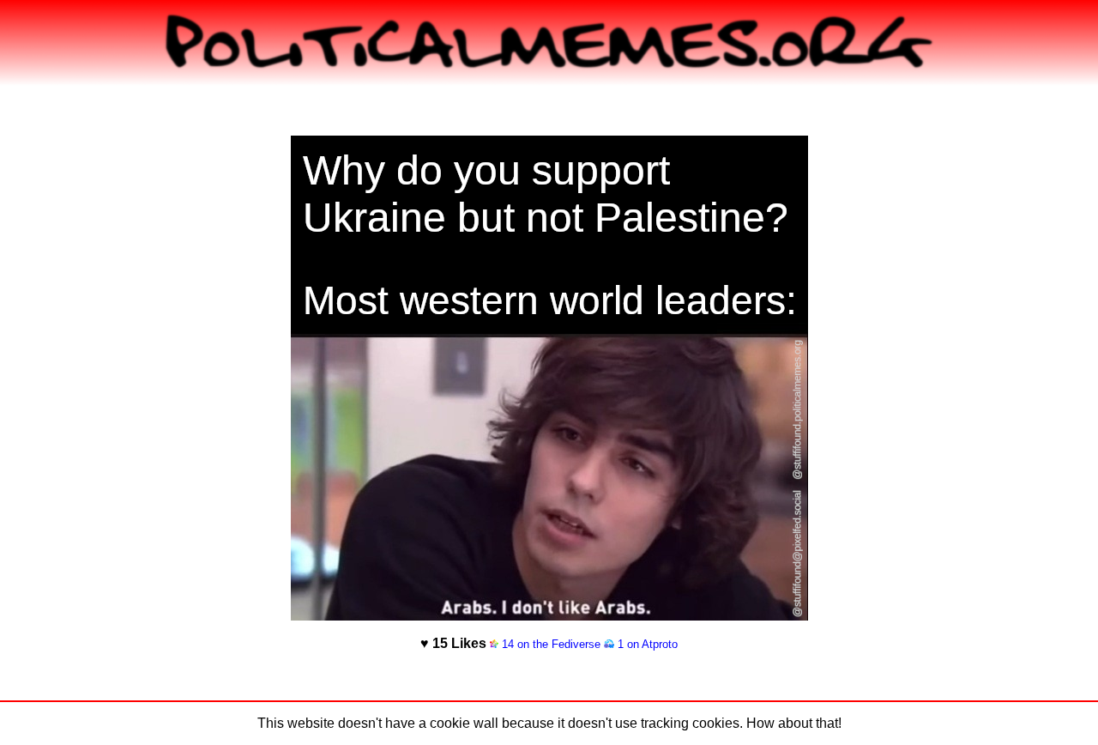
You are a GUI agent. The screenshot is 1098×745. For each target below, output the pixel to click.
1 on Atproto (645, 644)
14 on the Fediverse (549, 644)
